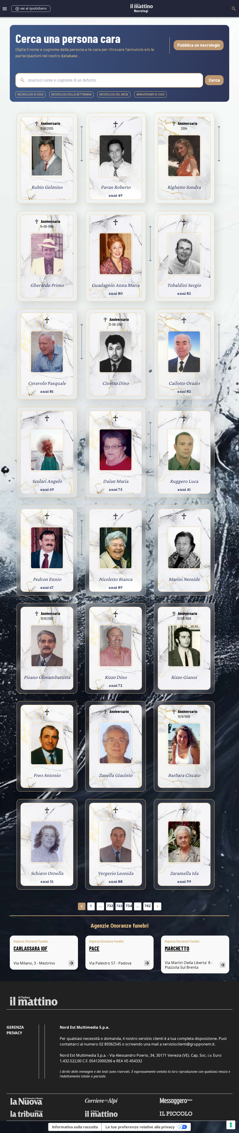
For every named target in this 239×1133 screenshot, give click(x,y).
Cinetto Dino (115, 383)
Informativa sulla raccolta (75, 1127)
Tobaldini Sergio (184, 285)
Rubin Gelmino (47, 187)
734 (129, 906)
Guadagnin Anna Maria (115, 285)
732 (110, 906)
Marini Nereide (184, 579)
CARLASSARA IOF (31, 948)
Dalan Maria (115, 481)
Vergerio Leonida (115, 873)
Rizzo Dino (116, 677)
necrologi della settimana (71, 94)
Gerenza (15, 1027)
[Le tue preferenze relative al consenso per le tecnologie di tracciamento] (230, 1124)
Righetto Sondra (184, 187)
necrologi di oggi (30, 94)
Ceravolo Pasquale (47, 383)
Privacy (14, 1032)
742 (147, 906)
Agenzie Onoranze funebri (120, 926)
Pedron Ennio (47, 579)
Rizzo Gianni (184, 677)
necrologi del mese (113, 94)
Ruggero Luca (184, 481)
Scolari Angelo (47, 481)
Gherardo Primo (47, 285)
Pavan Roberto (115, 187)
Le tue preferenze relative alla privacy (140, 1127)
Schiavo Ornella (47, 873)
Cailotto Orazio (184, 383)
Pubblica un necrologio (198, 45)
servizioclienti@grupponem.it (188, 1044)
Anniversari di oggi (150, 94)
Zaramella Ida (184, 873)
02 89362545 (110, 1044)
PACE (94, 948)
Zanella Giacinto (115, 775)
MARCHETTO (177, 948)
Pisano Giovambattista (47, 677)
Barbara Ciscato (184, 775)
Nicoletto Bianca (115, 579)
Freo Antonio (46, 775)
